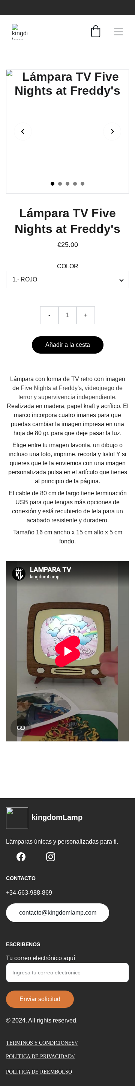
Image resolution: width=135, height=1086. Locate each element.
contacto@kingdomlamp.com (57, 912)
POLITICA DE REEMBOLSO (39, 1072)
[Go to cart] (95, 32)
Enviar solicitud (40, 999)
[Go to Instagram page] (50, 856)
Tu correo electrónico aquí (40, 958)
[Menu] (118, 32)
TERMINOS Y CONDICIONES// (42, 1043)
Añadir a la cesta (67, 345)
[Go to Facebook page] (21, 856)
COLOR (67, 266)
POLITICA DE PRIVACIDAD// (40, 1056)
